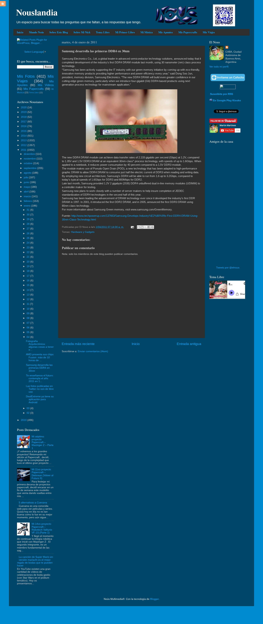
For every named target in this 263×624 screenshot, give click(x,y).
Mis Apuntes (165, 32)
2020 (24, 107)
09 (28, 313)
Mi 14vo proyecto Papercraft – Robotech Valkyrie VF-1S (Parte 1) (42, 528)
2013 (24, 140)
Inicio (20, 32)
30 (28, 214)
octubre (28, 163)
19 (28, 266)
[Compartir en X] (145, 227)
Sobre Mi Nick (82, 32)
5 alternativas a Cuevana (33, 502)
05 (28, 332)
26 (28, 233)
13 (28, 294)
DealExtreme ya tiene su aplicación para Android (40, 399)
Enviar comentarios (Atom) (93, 351)
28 (28, 224)
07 (28, 323)
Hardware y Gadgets (82, 232)
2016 (24, 126)
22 (28, 252)
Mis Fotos (26, 76)
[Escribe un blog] (142, 227)
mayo (27, 187)
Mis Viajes (209, 32)
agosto (28, 172)
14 (28, 290)
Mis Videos (46, 85)
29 (28, 219)
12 (28, 299)
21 (28, 257)
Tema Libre (103, 32)
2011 (24, 150)
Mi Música (146, 32)
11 (28, 304)
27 (28, 228)
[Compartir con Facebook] (149, 227)
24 (28, 242)
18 (28, 271)
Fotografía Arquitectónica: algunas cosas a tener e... (40, 345)
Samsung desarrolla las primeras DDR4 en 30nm (39, 368)
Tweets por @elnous (227, 267)
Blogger (154, 599)
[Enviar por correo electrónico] (138, 227)
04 (28, 337)
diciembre (30, 154)
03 (28, 408)
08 (28, 318)
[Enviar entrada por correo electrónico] (132, 227)
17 (28, 276)
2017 (24, 121)
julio (26, 177)
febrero (28, 201)
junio (27, 182)
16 (28, 280)
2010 (24, 420)
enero (27, 205)
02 (28, 413)
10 (28, 308)
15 (28, 285)
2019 (24, 112)
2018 (24, 117)
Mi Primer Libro (125, 32)
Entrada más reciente (78, 344)
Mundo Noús (36, 32)
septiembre (30, 168)
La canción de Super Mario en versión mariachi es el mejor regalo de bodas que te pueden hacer (35, 561)
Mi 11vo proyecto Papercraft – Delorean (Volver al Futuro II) (42, 474)
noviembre (30, 158)
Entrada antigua (189, 344)
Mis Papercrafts (187, 32)
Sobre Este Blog (58, 32)
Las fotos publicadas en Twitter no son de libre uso (40, 389)
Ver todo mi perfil (218, 66)
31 (28, 209)
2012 (24, 145)
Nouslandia (37, 12)
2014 (24, 135)
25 (28, 238)
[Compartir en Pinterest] (152, 227)
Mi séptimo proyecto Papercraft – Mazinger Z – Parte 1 (42, 442)
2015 (24, 131)
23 (28, 247)
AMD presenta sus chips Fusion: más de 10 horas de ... (39, 357)
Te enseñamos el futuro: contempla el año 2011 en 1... (39, 378)
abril (26, 191)
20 (28, 261)
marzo (28, 196)
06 (28, 327)
